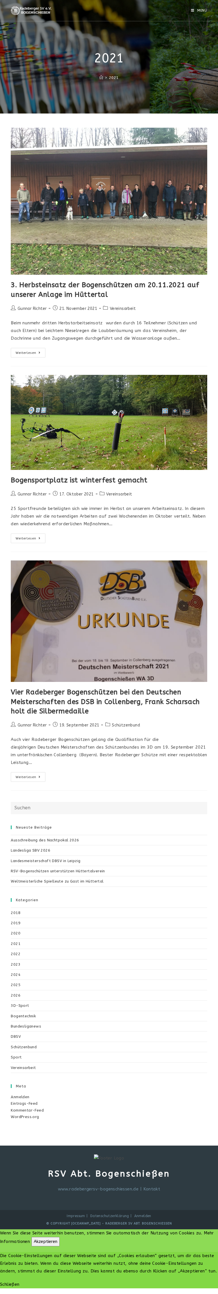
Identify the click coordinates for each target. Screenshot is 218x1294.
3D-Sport (20, 1005)
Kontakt (151, 1189)
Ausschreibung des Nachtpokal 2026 (45, 840)
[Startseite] (101, 77)
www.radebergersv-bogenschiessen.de (98, 1189)
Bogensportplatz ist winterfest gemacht (79, 480)
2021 (15, 944)
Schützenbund (126, 725)
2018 (15, 913)
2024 (15, 974)
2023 (15, 964)
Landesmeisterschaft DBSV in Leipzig (45, 861)
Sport (16, 1057)
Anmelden (20, 1097)
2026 (15, 995)
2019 (15, 923)
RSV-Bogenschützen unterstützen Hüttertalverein (58, 871)
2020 (15, 933)
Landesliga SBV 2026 (30, 850)
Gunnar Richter (32, 308)
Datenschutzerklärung (109, 1216)
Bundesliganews (26, 1026)
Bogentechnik (23, 1016)
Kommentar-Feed (27, 1110)
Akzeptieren (45, 1241)
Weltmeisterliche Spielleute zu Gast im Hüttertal (57, 881)
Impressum (76, 1216)
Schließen (10, 1284)
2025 (15, 985)
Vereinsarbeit (123, 308)
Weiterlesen (30, 354)
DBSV (16, 1036)
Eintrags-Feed (24, 1103)
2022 (15, 954)
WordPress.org (25, 1117)
